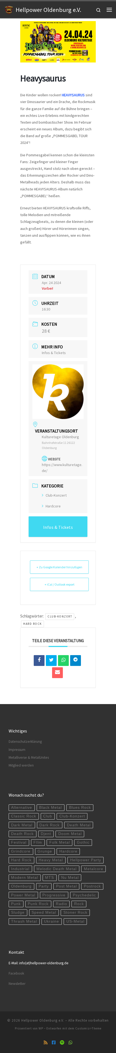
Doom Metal (70, 834)
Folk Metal (59, 842)
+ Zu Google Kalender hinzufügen (59, 567)
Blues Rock (80, 808)
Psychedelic (84, 895)
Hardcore (53, 506)
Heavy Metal (51, 860)
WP (41, 1028)
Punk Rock (38, 904)
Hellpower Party (85, 860)
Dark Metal (21, 825)
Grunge (44, 851)
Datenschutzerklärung (25, 741)
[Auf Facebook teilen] (39, 660)
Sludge (18, 912)
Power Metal (23, 895)
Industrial (20, 869)
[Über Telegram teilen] (75, 660)
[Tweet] (51, 660)
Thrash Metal (24, 921)
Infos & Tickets (54, 352)
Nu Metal (70, 878)
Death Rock (22, 834)
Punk (16, 904)
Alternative (21, 808)
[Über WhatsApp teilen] (63, 660)
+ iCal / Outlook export (59, 584)
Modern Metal (24, 878)
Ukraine (51, 921)
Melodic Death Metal (56, 869)
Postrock (92, 886)
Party (44, 886)
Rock (79, 904)
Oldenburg (21, 886)
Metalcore (93, 869)
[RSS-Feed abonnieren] (45, 1042)
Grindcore (20, 851)
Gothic (83, 842)
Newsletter (17, 983)
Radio (61, 904)
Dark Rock (49, 825)
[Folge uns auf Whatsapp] (70, 1042)
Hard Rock (32, 624)
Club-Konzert (56, 495)
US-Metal (75, 921)
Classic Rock (23, 816)
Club (47, 816)
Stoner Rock (75, 912)
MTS (49, 878)
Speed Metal (44, 912)
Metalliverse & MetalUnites (29, 757)
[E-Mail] (57, 672)
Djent (46, 834)
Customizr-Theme (88, 1028)
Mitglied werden (21, 765)
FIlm (37, 842)
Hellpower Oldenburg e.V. (42, 1020)
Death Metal (79, 825)
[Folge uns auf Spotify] (62, 1042)
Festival (18, 842)
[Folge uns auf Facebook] (54, 1042)
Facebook (16, 973)
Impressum (17, 749)
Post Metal (66, 886)
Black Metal (50, 808)
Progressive (54, 895)
